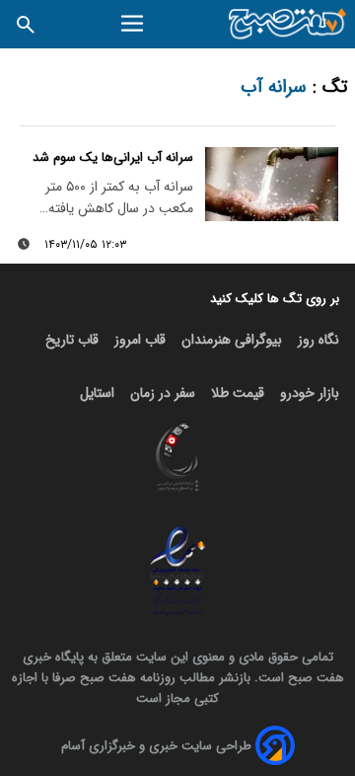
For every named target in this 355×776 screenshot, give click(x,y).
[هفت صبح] (288, 24)
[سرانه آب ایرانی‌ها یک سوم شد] (271, 184)
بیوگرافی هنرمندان (231, 339)
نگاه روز (318, 339)
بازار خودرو (309, 393)
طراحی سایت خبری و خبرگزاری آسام (156, 746)
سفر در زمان (162, 393)
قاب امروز (140, 339)
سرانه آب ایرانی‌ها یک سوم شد (113, 157)
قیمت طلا (237, 393)
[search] (25, 24)
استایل (97, 393)
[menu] (135, 24)
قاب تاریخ (72, 339)
